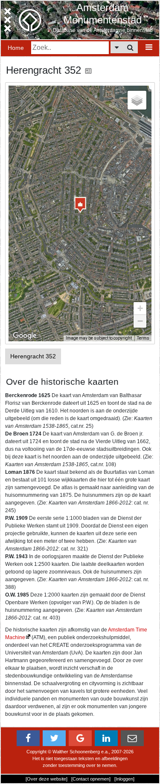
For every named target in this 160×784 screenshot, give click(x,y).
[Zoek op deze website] (130, 47)
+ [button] (140, 308)
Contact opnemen (91, 778)
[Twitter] (54, 738)
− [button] (140, 321)
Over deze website (46, 778)
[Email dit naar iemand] (132, 738)
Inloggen (124, 778)
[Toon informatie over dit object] (88, 70)
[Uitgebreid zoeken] (117, 47)
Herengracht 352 (33, 356)
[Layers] (137, 100)
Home (16, 47)
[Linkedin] (106, 738)
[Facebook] (28, 738)
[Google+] (80, 738)
